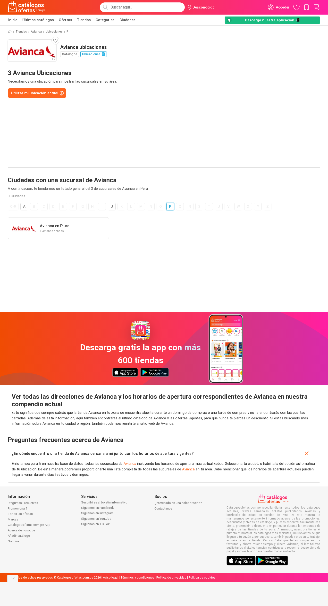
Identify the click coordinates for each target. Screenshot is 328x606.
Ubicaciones (54, 31)
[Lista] (316, 7)
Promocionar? (17, 508)
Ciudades (127, 20)
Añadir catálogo (19, 535)
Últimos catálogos (38, 20)
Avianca (36, 31)
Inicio (12, 20)
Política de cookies (202, 577)
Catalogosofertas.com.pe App (29, 525)
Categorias (105, 20)
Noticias (13, 541)
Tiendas (84, 20)
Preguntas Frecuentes (23, 503)
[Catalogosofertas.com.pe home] (27, 7)
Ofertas (65, 20)
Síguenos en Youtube (96, 518)
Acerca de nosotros (21, 530)
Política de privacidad (171, 577)
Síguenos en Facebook (97, 508)
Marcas (13, 519)
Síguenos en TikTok (95, 524)
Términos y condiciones (137, 577)
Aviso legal (110, 577)
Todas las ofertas (20, 514)
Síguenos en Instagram (97, 513)
